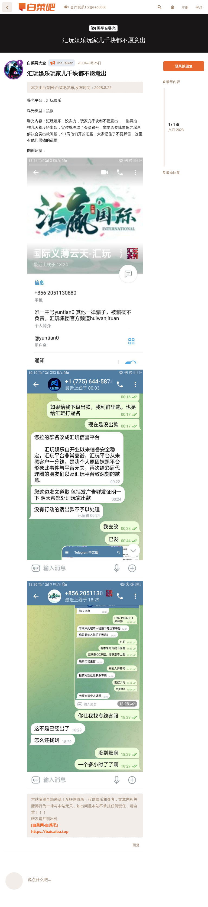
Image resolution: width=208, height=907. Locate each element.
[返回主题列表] (7, 7)
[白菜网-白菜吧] (44, 825)
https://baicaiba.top (50, 831)
